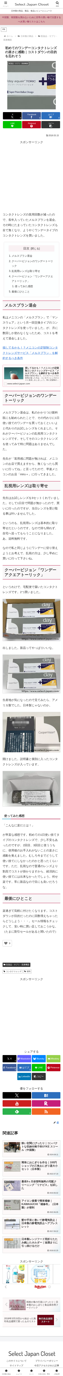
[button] (50, 124)
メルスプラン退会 (22, 255)
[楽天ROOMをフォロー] (46, 1103)
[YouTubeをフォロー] (17, 1103)
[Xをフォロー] (17, 1095)
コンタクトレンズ (13, 971)
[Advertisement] (31, 176)
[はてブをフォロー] (46, 1095)
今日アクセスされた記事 (46, 1365)
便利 (29, 971)
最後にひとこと (21, 291)
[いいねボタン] (5, 943)
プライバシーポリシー (46, 1360)
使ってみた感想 (24, 286)
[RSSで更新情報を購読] (46, 1111)
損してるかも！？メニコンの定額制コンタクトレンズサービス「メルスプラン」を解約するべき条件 (30, 353)
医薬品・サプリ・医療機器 (17, 964)
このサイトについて (16, 1360)
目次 (26, 248)
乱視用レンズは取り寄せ (26, 271)
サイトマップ (16, 1365)
